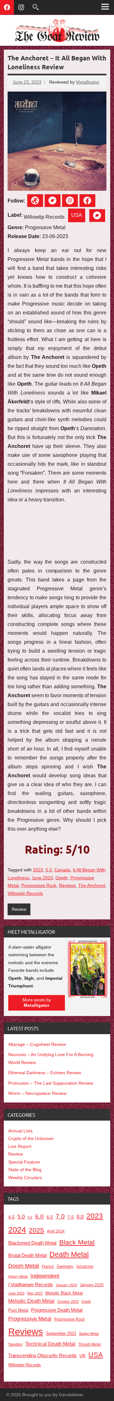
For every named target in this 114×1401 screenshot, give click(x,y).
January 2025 (92, 1285)
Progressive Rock (38, 885)
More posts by (36, 1002)
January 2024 (66, 1285)
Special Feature (24, 1161)
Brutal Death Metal (27, 1255)
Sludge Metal (88, 1334)
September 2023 (61, 1333)
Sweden (15, 1344)
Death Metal (69, 1254)
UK (82, 1355)
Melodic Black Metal (64, 1293)
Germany (65, 1266)
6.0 (39, 1216)
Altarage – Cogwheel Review (37, 1044)
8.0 (80, 1216)
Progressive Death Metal (56, 1310)
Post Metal (18, 1310)
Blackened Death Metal (32, 1243)
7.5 (70, 1216)
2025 (36, 1230)
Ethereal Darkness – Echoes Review (44, 1072)
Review (19, 909)
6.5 (50, 1216)
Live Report (19, 1146)
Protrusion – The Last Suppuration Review (50, 1083)
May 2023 (34, 1293)
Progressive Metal (29, 1319)
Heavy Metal (18, 1276)
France (48, 1266)
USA (76, 215)
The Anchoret (91, 885)
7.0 (60, 1216)
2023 (38, 869)
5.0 (49, 869)
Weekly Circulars (25, 1177)
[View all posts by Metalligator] (87, 996)
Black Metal (77, 1242)
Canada (62, 869)
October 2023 (68, 1301)
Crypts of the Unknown (31, 1138)
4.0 (11, 1217)
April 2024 (56, 1231)
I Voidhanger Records (30, 1284)
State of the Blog (24, 1169)
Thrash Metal (89, 1344)
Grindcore (84, 1266)
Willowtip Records (25, 893)
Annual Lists (20, 1130)
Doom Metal (23, 1266)
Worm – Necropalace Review (37, 1093)
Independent (44, 1276)
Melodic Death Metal (31, 1301)
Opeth (61, 877)
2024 (17, 1229)
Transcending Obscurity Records (42, 1355)
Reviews (67, 885)
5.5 (30, 1217)
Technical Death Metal (50, 1344)
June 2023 (42, 877)
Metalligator (87, 82)
